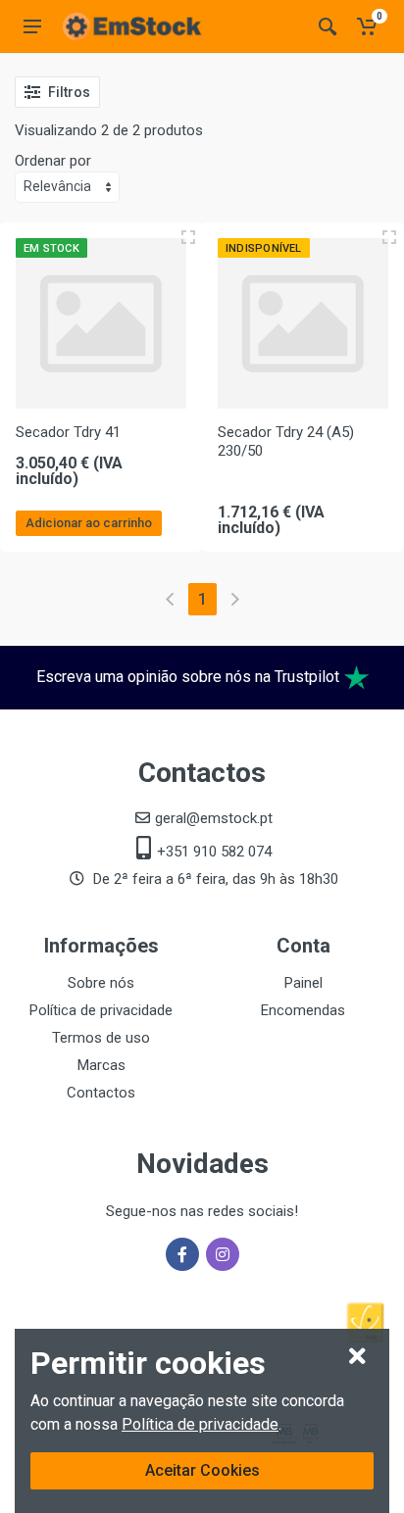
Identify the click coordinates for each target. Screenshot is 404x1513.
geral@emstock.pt (214, 818)
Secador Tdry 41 (68, 432)
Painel (303, 983)
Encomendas (303, 1010)
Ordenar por (53, 161)
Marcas (101, 1065)
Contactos (101, 1092)
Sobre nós (101, 983)
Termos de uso (101, 1038)
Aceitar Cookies (202, 1470)
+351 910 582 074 (214, 851)
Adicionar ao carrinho (88, 522)
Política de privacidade (200, 1424)
